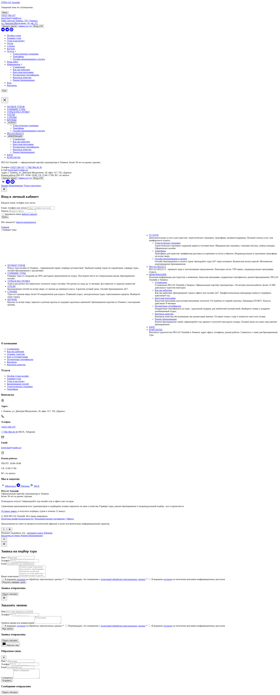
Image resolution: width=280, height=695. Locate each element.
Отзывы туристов (16, 354)
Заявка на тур (25, 26)
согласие (21, 579)
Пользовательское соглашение (50, 519)
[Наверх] (4, 539)
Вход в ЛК (38, 26)
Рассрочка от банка (10, 535)
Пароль (4, 211)
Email (4, 563)
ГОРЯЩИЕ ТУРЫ (16, 109)
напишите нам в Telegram (39, 533)
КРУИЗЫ (11, 120)
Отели (10, 43)
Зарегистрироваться (26, 222)
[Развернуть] (3, 529)
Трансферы (18, 56)
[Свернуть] (9, 529)
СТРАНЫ (12, 117)
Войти (5, 217)
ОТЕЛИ (11, 114)
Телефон (6, 560)
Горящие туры (14, 38)
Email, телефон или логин (14, 208)
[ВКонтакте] (3, 30)
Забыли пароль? (29, 214)
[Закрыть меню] (4, 100)
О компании (19, 67)
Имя (4, 557)
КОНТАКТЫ (13, 157)
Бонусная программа (23, 72)
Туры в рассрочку (16, 41)
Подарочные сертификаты (26, 75)
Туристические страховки (25, 54)
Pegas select (12, 62)
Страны (11, 46)
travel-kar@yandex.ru (11, 18)
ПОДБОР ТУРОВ (16, 106)
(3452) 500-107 (8, 15)
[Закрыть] (4, 189)
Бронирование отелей (18, 384)
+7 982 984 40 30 (33, 167)
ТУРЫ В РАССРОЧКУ (18, 112)
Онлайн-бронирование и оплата (29, 59)
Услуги (11, 51)
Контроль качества (22, 77)
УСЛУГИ (11, 123)
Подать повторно (9, 594)
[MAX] (11, 30)
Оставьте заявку (9, 511)
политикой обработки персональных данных (123, 579)
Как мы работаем (21, 69)
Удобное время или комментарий (17, 623)
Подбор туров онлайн (18, 376)
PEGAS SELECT (15, 133)
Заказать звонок (9, 26)
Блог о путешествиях (17, 357)
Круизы (11, 48)
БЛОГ (10, 155)
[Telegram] (7, 30)
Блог (9, 83)
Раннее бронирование (24, 80)
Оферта (70, 519)
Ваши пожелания (9, 576)
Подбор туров (14, 35)
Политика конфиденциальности (17, 519)
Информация (14, 64)
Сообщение (7, 677)
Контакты (12, 85)
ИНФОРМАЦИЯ (15, 136)
